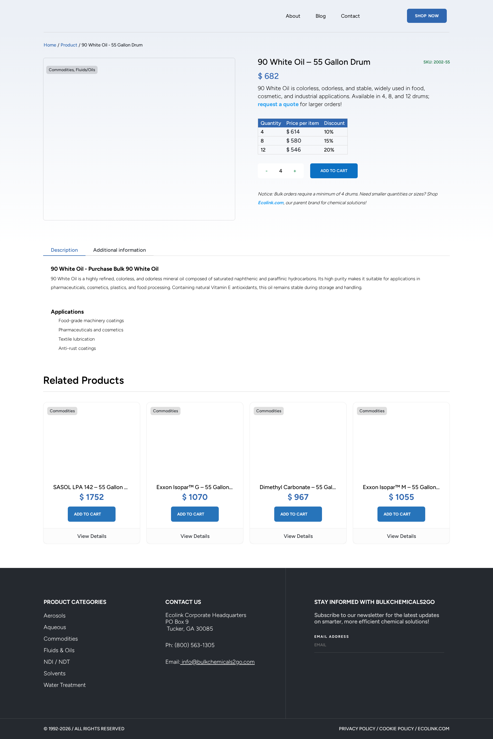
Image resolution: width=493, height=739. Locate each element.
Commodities (61, 69)
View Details (91, 536)
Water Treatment (65, 684)
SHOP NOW (427, 15)
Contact (350, 16)
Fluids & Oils (59, 650)
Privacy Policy (357, 729)
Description (64, 250)
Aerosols (54, 615)
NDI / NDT (57, 661)
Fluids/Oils (85, 69)
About (293, 16)
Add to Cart (88, 513)
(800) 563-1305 (195, 645)
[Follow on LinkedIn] (192, 683)
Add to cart (333, 170)
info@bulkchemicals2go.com (218, 661)
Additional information (119, 250)
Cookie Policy (396, 729)
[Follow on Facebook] (173, 683)
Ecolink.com (270, 202)
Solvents (54, 673)
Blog (321, 16)
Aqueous (55, 627)
